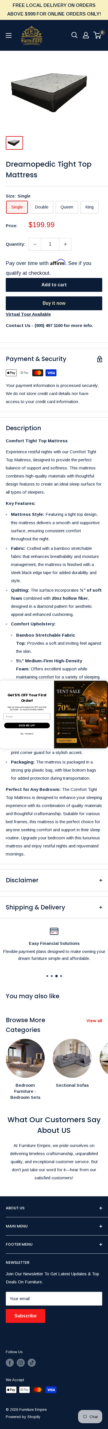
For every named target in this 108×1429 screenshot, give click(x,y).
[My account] (86, 35)
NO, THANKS (27, 734)
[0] (97, 35)
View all (94, 1020)
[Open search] (74, 35)
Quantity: (15, 244)
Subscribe (25, 1315)
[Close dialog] (105, 684)
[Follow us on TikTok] (32, 1363)
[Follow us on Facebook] (10, 1363)
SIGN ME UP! (27, 725)
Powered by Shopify (23, 1417)
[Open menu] (9, 35)
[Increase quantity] (65, 244)
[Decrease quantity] (35, 244)
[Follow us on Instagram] (21, 1363)
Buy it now (54, 303)
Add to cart (54, 284)
